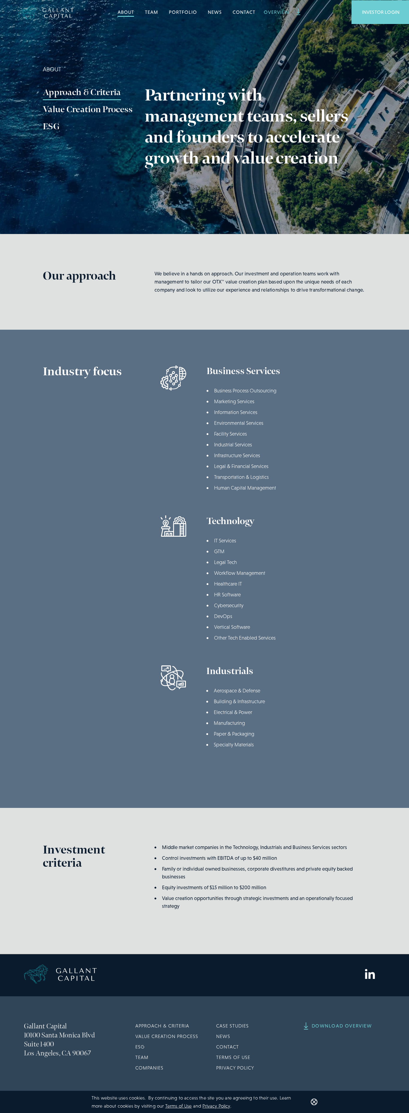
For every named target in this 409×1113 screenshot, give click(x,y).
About (126, 12)
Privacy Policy (235, 1067)
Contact (244, 12)
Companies (149, 1067)
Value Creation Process (88, 109)
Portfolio (183, 12)
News (215, 12)
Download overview (342, 1025)
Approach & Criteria (82, 92)
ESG (51, 126)
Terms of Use (233, 1057)
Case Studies (232, 1025)
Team (151, 12)
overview (277, 12)
